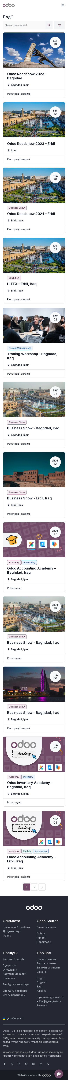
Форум (7, 935)
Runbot (41, 937)
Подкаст (42, 982)
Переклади (44, 941)
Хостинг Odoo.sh (13, 959)
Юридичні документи (50, 997)
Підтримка (9, 965)
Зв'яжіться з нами (48, 967)
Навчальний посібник (16, 927)
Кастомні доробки (14, 973)
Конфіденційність (50, 1001)
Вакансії (42, 971)
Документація (12, 931)
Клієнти (42, 990)
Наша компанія (46, 959)
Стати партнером (14, 994)
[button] (63, 5)
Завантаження (46, 927)
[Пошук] (49, 25)
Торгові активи (46, 963)
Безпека (42, 1005)
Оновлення (10, 969)
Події (40, 978)
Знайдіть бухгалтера (16, 984)
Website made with (29, 1075)
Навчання (9, 978)
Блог (40, 986)
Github (41, 933)
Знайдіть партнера (15, 990)
